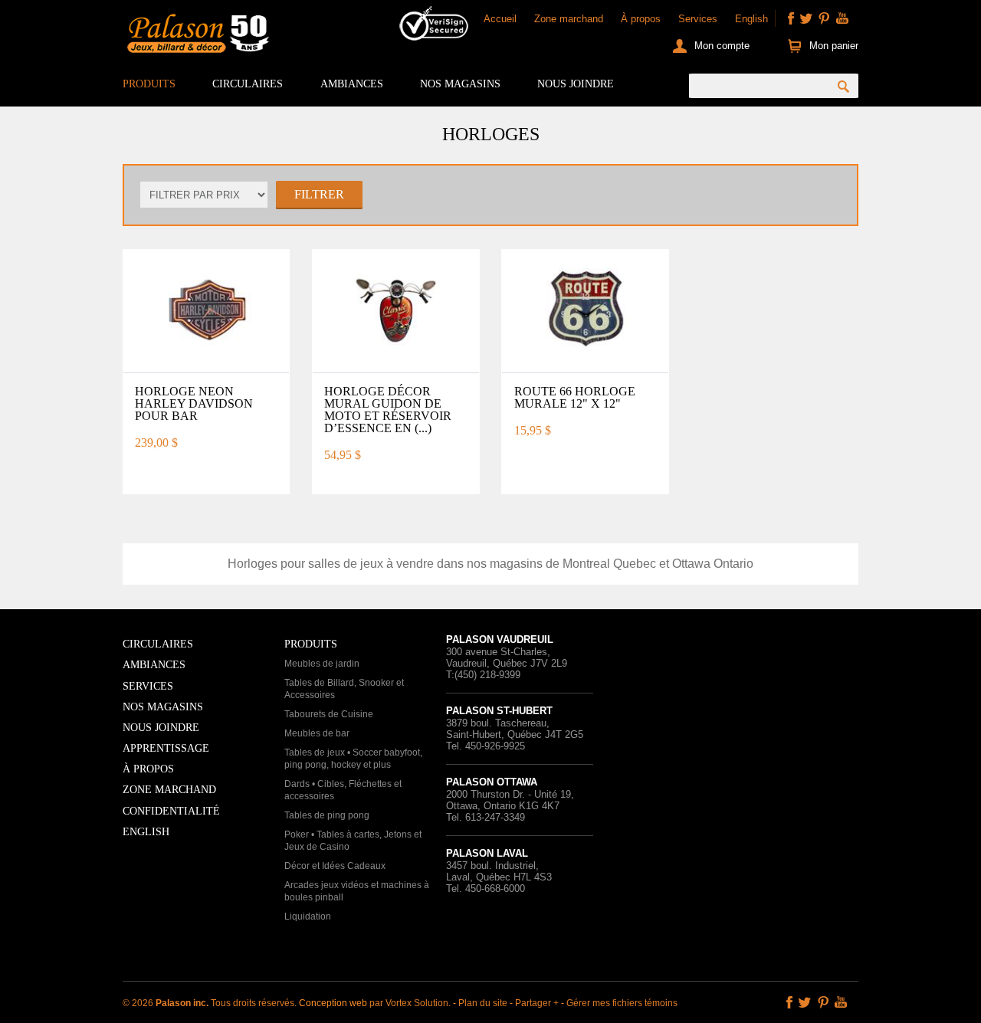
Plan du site (482, 1003)
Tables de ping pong (326, 815)
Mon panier (833, 45)
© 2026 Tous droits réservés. (211, 1003)
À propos (641, 19)
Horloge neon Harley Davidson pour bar (194, 403)
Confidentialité (171, 811)
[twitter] (806, 18)
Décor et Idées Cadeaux (335, 866)
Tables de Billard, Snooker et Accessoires (344, 688)
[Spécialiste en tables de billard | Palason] (196, 37)
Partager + (537, 1003)
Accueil (500, 19)
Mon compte (722, 45)
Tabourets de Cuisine (328, 714)
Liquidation (307, 916)
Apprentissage (166, 748)
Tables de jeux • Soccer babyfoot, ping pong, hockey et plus (353, 758)
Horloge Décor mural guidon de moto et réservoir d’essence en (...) (387, 409)
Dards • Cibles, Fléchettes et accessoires (343, 790)
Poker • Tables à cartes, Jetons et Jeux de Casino (353, 840)
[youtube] (842, 18)
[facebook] (791, 18)
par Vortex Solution (408, 1003)
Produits (149, 84)
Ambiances (351, 84)
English (751, 19)
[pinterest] (824, 18)
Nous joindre (575, 84)
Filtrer (319, 194)
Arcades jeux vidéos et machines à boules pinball (356, 891)
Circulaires (247, 84)
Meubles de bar (316, 733)
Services (697, 19)
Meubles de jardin (321, 663)
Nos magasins (460, 84)
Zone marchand (568, 19)
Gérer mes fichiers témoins (622, 1003)
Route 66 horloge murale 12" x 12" (574, 397)
